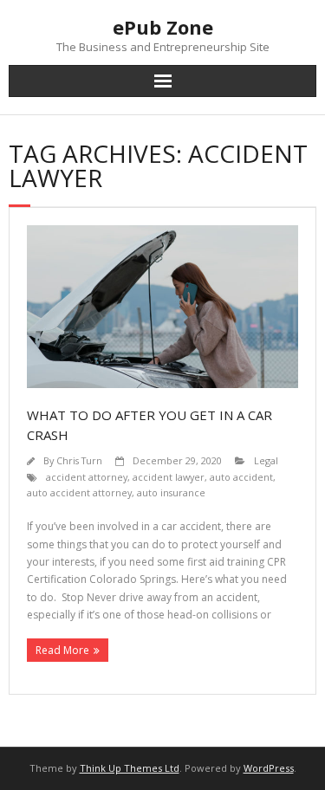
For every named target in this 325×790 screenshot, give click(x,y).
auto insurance (171, 492)
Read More (62, 650)
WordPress (269, 767)
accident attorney (86, 476)
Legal (266, 460)
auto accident (241, 476)
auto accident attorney (79, 492)
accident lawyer (169, 476)
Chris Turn (79, 460)
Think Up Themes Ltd (129, 767)
